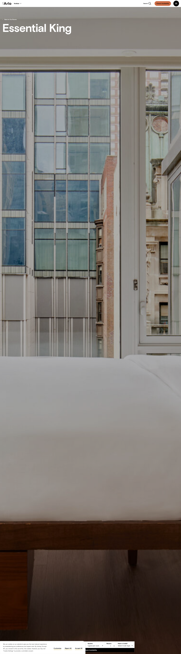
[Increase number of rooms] (114, 646)
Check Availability (90, 650)
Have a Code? (123, 643)
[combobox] (95, 645)
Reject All (68, 648)
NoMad (17, 3)
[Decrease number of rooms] (107, 646)
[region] (42, 647)
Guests (90, 643)
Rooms (109, 643)
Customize (57, 648)
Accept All (78, 648)
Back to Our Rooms (11, 19)
